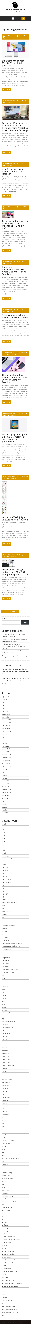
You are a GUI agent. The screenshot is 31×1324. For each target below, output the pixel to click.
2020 (3, 850)
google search (6, 963)
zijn (3, 1303)
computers (5, 923)
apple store (5, 888)
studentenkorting (7, 1196)
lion (3, 1016)
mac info (4, 1039)
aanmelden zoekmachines (10, 859)
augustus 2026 (6, 697)
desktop (4, 929)
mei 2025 (4, 740)
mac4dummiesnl (7, 669)
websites (4, 1266)
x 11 (3, 1292)
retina (3, 1149)
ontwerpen (5, 1115)
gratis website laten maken (10, 969)
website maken (6, 1257)
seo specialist (6, 1176)
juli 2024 (4, 769)
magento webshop (7, 1080)
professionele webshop (9, 1141)
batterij (4, 899)
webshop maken (7, 1242)
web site (4, 1222)
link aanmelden (6, 1013)
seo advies (5, 1164)
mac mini (4, 1042)
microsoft (5, 1088)
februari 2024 (6, 784)
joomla (4, 998)
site (3, 1184)
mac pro (4, 1048)
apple (3, 873)
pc (2, 1120)
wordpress (5, 1277)
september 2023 (7, 798)
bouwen (4, 914)
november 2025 (6, 723)
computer (5, 920)
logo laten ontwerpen (8, 1022)
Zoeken (4, 619)
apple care (5, 876)
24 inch (4, 853)
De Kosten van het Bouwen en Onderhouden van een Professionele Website (13, 646)
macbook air (6, 1054)
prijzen (4, 1132)
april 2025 (5, 743)
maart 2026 (5, 711)
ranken (4, 1146)
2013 (3, 836)
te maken (5, 1199)
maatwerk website (7, 1027)
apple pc (4, 885)
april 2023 (5, 813)
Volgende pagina (13, 611)
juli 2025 (4, 734)
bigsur (4, 905)
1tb (3, 827)
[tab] (13, 18)
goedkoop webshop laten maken (12, 943)
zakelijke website (7, 1301)
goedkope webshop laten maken (12, 946)
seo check (5, 1167)
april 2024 (5, 778)
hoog (3, 978)
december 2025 (6, 720)
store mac (5, 1193)
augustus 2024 (6, 766)
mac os (4, 1045)
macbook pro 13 (7, 1062)
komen (4, 1001)
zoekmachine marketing (9, 1309)
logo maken (5, 1024)
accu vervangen (6, 862)
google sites (5, 966)
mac (3, 1030)
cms (3, 917)
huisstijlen (5, 987)
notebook (5, 1109)
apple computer (7, 879)
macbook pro (6, 1059)
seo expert (5, 1170)
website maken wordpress (10, 1260)
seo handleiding (7, 1173)
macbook (5, 1051)
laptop (4, 1007)
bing (3, 908)
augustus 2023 (6, 801)
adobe (4, 865)
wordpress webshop (8, 1280)
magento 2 (5, 1077)
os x (3, 1117)
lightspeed (5, 1010)
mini (3, 1094)
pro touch (5, 1138)
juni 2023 (4, 807)
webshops (5, 1245)
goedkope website (7, 949)
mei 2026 (4, 705)
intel (3, 992)
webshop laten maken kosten (11, 1239)
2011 (3, 830)
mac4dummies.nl (15, 9)
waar (3, 1213)
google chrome (6, 958)
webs (3, 1234)
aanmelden (5, 856)
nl (2, 1106)
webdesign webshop (8, 1231)
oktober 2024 (6, 761)
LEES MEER (6, 89)
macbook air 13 (6, 1056)
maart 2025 (5, 746)
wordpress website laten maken (12, 1283)
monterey (5, 1100)
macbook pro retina (8, 1065)
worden (4, 1274)
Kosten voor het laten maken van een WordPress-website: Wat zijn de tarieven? (15, 671)
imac (3, 990)
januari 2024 (5, 787)
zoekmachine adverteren (9, 1306)
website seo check (7, 1263)
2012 (3, 833)
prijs (3, 1129)
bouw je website (7, 911)
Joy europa (5, 678)
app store (5, 868)
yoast (3, 1295)
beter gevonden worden (9, 902)
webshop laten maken (8, 1237)
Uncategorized (6, 1210)
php (3, 1123)
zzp (3, 1315)
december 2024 (6, 755)
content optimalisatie (8, 926)
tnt (3, 1205)
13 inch (4, 824)
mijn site (4, 1091)
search (4, 1155)
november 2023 (6, 792)
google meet (6, 961)
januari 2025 (5, 752)
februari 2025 (6, 749)
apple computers (7, 882)
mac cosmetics (6, 1033)
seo (3, 1161)
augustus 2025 (6, 731)
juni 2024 (4, 772)
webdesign (5, 1228)
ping (3, 1126)
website (4, 1248)
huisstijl (4, 984)
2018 (3, 847)
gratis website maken (8, 972)
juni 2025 (4, 737)
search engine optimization (10, 1158)
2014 (3, 838)
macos (4, 1071)
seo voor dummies (7, 1178)
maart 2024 (5, 781)
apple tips (5, 894)
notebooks (5, 1112)
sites (3, 1187)
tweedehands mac (7, 1208)
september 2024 (7, 763)
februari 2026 (6, 714)
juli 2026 (4, 699)
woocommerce (6, 1269)
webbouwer (5, 1225)
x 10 (3, 1289)
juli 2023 (4, 804)
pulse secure (6, 1144)
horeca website (6, 981)
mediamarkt (5, 1085)
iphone (4, 995)
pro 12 (4, 1135)
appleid (4, 897)
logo (3, 1019)
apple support (6, 891)
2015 (3, 841)
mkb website (6, 1097)
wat (3, 1216)
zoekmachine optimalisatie (10, 1312)
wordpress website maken (10, 1286)
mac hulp (5, 1036)
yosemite (4, 1298)
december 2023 (6, 790)
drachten (4, 931)
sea (3, 1152)
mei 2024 (4, 775)
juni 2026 (4, 702)
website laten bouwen (8, 1251)
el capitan (5, 937)
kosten (4, 1004)
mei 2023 (4, 810)
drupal (4, 934)
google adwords (7, 955)
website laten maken (8, 1254)
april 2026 (5, 708)
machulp (4, 1068)
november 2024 (6, 758)
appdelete (5, 870)
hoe (3, 975)
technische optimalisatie (9, 1202)
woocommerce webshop (9, 1271)
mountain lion (6, 1103)
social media (6, 1190)
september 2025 (7, 729)
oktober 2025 (6, 726)
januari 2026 (5, 717)
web (3, 1219)
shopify (4, 1181)
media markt (6, 1083)
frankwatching (6, 940)
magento (4, 1074)
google (4, 952)
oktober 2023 (6, 795)
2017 (3, 844)
